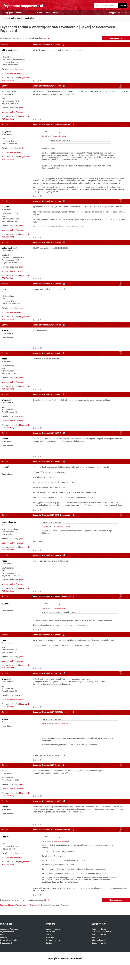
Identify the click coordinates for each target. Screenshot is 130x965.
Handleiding (29, 18)
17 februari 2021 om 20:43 (61, 841)
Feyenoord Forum (14, 27)
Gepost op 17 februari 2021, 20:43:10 (47, 462)
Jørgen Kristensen (9, 522)
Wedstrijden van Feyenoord (54, 27)
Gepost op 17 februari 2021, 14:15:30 (47, 86)
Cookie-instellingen (100, 943)
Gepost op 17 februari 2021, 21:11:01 (46, 765)
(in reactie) (65, 124)
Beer (43, 136)
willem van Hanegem (10, 50)
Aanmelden (4, 929)
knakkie (5, 330)
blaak (4, 771)
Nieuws (19, 13)
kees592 (5, 837)
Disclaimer (50, 932)
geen (21, 69)
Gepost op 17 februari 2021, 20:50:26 (47, 673)
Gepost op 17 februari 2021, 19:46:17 (46, 394)
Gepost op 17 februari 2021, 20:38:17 (47, 433)
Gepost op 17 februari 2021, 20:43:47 (47, 515)
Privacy (49, 935)
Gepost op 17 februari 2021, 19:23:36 (47, 284)
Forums (28, 13)
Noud (4, 640)
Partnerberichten (53, 940)
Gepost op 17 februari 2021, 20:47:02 (47, 597)
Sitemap (95, 937)
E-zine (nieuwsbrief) (8, 940)
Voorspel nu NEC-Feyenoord (13, 73)
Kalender (3, 937)
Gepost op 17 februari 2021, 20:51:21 (47, 712)
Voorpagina (8, 13)
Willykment (6, 132)
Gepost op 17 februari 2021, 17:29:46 (47, 201)
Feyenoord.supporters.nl (101, 932)
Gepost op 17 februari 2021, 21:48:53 (47, 830)
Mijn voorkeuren (98, 940)
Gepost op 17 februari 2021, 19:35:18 (47, 325)
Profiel (55, 13)
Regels (19, 18)
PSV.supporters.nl (99, 935)
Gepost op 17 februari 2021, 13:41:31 (46, 45)
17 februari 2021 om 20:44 (60, 608)
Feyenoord (10, 53)
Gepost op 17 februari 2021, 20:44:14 (47, 555)
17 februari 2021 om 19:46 (62, 526)
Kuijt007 (5, 467)
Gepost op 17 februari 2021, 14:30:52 (47, 124)
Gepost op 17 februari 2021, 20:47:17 (47, 635)
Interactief (39, 13)
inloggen (112, 13)
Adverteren (50, 937)
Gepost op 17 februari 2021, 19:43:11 (46, 353)
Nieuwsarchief (6, 943)
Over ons (50, 923)
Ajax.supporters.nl (99, 929)
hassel (4, 289)
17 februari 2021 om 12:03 (59, 136)
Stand (2, 935)
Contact (49, 943)
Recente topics (10, 18)
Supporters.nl (99, 923)
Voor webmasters (53, 929)
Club (48, 13)
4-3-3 (21, 148)
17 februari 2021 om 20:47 (61, 723)
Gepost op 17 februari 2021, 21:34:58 (47, 801)
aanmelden (122, 13)
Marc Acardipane (9, 91)
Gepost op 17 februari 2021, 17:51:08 (47, 242)
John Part (5, 207)
